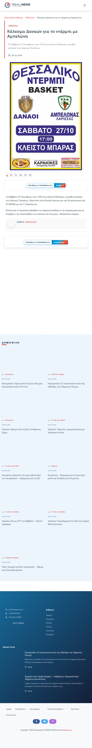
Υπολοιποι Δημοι (58, 374)
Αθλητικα (30, 17)
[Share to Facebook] (11, 175)
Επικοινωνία (11, 715)
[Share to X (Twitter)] (16, 175)
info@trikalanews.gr (15, 610)
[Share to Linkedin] (21, 175)
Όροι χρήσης (35, 709)
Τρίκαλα (49, 615)
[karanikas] (46, 274)
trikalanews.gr (66, 730)
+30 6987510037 (14, 613)
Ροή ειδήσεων (20, 709)
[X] (44, 721)
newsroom (31, 221)
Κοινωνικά (9, 374)
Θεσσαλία (50, 619)
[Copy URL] (30, 175)
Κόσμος (49, 627)
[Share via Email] (25, 175)
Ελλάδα (49, 623)
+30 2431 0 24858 (14, 617)
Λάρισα (54, 466)
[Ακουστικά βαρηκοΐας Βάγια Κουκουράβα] (46, 308)
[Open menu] (85, 5)
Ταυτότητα (75, 709)
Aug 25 (30, 667)
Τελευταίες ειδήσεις (13, 17)
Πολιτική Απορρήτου (55, 709)
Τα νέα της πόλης (58, 420)
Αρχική (8, 709)
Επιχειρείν (50, 634)
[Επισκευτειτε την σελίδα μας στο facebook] (36, 721)
